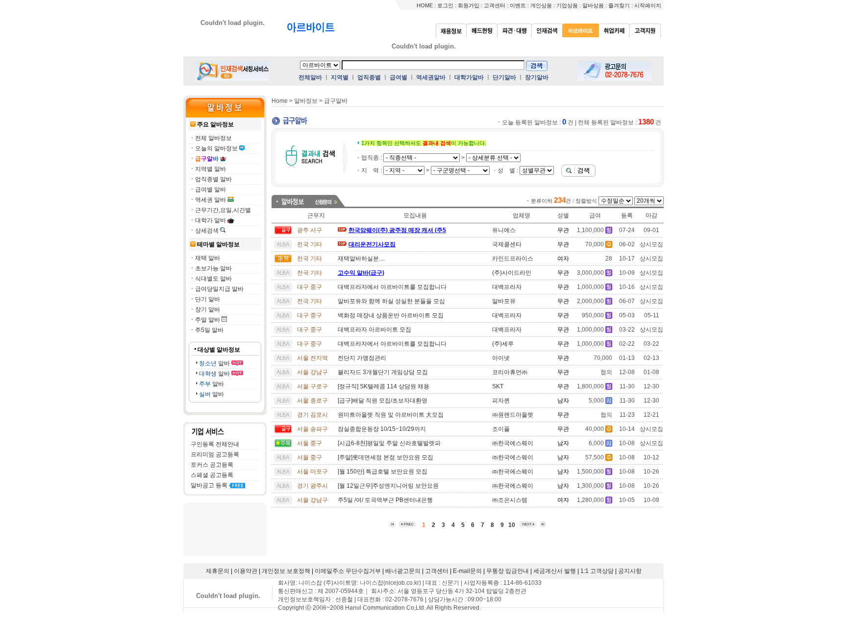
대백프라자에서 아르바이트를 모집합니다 (392, 287)
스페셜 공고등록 (212, 475)
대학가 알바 (210, 220)
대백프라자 (507, 287)
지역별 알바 (210, 169)
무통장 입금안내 (507, 571)
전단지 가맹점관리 (362, 358)
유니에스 (504, 230)
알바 (214, 363)
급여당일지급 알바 (219, 289)
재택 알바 (207, 258)
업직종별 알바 (213, 179)
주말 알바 (207, 319)
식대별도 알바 (213, 278)
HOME (425, 5)
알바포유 (504, 301)
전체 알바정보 (213, 138)
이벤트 (518, 5)
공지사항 (630, 571)
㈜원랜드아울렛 (512, 414)
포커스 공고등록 (212, 464)
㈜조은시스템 (509, 500)
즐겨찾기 (619, 5)
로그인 (445, 5)
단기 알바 (207, 299)
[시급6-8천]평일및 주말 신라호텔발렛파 (389, 443)
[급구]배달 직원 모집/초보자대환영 (382, 400)
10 (511, 525)
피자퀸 (501, 400)
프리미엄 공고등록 (215, 454)
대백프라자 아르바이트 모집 (374, 329)
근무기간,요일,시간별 (223, 210)
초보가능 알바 (213, 268)
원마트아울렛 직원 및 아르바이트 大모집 (391, 414)
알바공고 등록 (209, 485)
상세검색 (207, 230)
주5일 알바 (209, 330)
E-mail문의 (467, 571)
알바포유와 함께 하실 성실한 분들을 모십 (391, 301)
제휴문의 (217, 571)
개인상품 (541, 5)
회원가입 (468, 5)
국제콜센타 (507, 244)
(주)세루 (503, 343)
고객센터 (494, 5)
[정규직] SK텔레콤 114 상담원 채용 (383, 386)
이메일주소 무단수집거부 (348, 571)
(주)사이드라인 (511, 272)
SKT (497, 386)
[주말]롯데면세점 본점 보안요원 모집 (385, 457)
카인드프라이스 (512, 258)
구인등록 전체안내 (215, 444)
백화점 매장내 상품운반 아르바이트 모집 (391, 315)
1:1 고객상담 (597, 571)
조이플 (501, 429)
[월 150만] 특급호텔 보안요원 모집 (382, 471)
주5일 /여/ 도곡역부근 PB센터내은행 (385, 500)
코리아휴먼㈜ (509, 372)
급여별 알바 (210, 189)
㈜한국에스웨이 (512, 443)
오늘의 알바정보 (216, 148)
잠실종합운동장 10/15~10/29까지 (382, 429)
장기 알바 (207, 309)
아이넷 (501, 358)
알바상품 (593, 5)
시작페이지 (647, 5)
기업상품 (567, 5)
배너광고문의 (403, 571)
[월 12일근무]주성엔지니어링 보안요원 (388, 485)
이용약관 (245, 571)
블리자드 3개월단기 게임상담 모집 (383, 372)
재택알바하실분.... (361, 258)
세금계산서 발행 (554, 571)
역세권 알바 (210, 199)
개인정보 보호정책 (286, 571)
